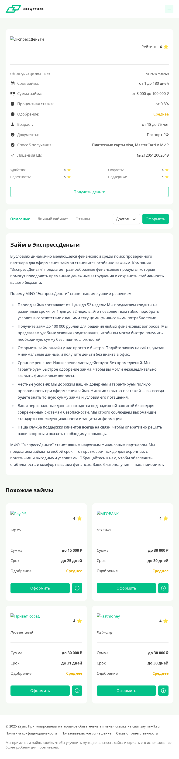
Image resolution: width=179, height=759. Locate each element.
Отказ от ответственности (137, 733)
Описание (20, 218)
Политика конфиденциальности (31, 733)
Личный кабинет (53, 218)
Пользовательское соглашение (86, 733)
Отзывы (83, 218)
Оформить (155, 218)
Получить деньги (89, 191)
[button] (126, 219)
